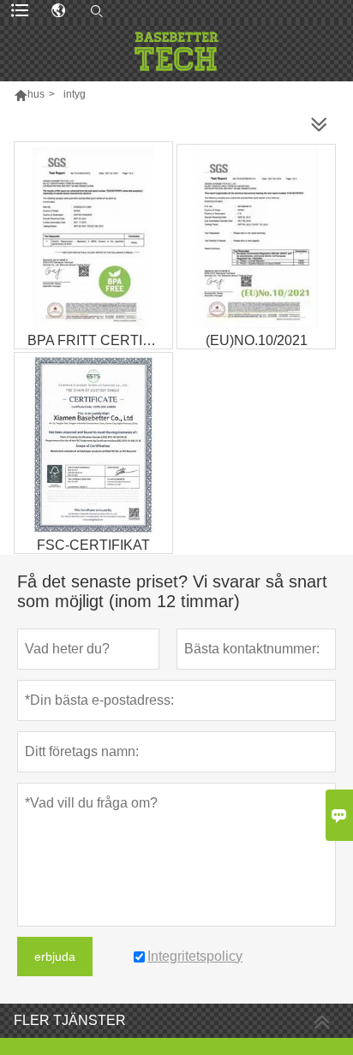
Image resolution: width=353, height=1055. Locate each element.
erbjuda (54, 956)
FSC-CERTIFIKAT (93, 545)
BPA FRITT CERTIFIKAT (99, 340)
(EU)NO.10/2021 (257, 340)
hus (36, 94)
